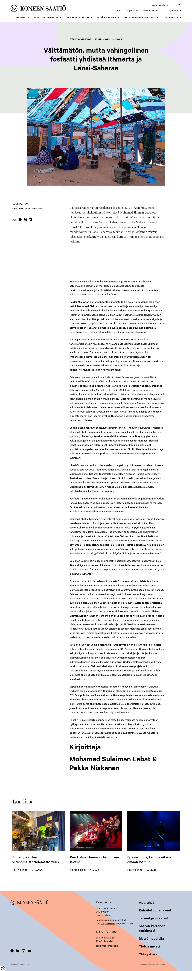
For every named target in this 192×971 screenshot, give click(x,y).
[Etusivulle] (45, 9)
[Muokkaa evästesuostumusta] (2, 968)
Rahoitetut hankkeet (46, 17)
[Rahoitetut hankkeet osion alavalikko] (60, 17)
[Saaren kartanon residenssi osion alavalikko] (157, 17)
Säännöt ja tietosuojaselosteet (152, 964)
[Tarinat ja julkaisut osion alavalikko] (91, 17)
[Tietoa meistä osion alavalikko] (180, 17)
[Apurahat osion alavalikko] (29, 17)
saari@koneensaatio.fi (107, 945)
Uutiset (119, 10)
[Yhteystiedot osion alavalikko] (180, 10)
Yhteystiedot (171, 10)
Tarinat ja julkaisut (77, 17)
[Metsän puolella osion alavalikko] (118, 17)
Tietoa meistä (170, 17)
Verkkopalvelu (152, 10)
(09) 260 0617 (108, 923)
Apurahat (21, 17)
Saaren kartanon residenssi (139, 17)
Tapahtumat (133, 10)
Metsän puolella (106, 17)
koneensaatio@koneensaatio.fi (111, 919)
